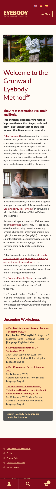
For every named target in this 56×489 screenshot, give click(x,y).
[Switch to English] (35, 5)
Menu (47, 14)
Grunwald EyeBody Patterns (18, 208)
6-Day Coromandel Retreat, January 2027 (25, 368)
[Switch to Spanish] (47, 5)
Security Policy (13, 467)
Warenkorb (43, 481)
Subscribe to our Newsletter (18, 448)
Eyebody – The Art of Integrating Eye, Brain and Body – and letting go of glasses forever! (26, 258)
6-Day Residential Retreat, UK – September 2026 (23, 349)
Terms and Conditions (16, 462)
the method (15, 224)
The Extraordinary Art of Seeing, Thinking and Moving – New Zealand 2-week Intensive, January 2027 (26, 390)
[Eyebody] (15, 14)
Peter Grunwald (11, 135)
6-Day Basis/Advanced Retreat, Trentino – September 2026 (27, 330)
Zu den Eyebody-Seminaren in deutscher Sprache (23, 415)
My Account (9, 484)
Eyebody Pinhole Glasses (20, 278)
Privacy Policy (13, 458)
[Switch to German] (41, 5)
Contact (10, 453)
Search (28, 484)
